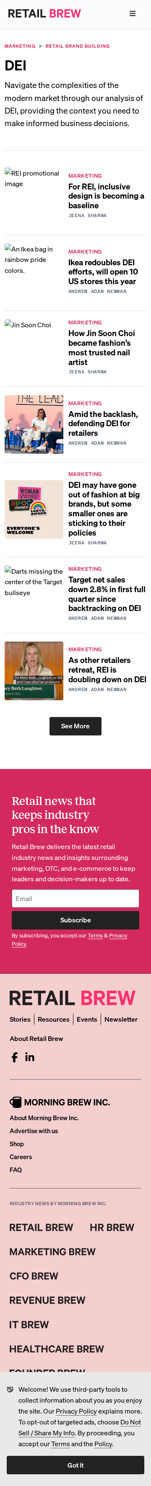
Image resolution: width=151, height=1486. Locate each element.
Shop (17, 1143)
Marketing (20, 46)
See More (75, 725)
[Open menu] (132, 13)
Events (87, 1019)
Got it (75, 1464)
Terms (60, 1443)
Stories (20, 1019)
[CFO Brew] (34, 1276)
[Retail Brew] (41, 1227)
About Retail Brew (36, 1038)
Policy (103, 1443)
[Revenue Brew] (48, 1300)
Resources (54, 1019)
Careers (21, 1156)
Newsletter (121, 1019)
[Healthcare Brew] (57, 1349)
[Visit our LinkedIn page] (30, 1057)
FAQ (16, 1169)
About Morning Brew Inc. (44, 1117)
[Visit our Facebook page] (15, 1057)
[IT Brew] (29, 1324)
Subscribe (75, 919)
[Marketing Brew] (53, 1252)
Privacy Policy (76, 1410)
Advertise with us (34, 1130)
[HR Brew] (112, 1227)
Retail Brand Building (78, 46)
